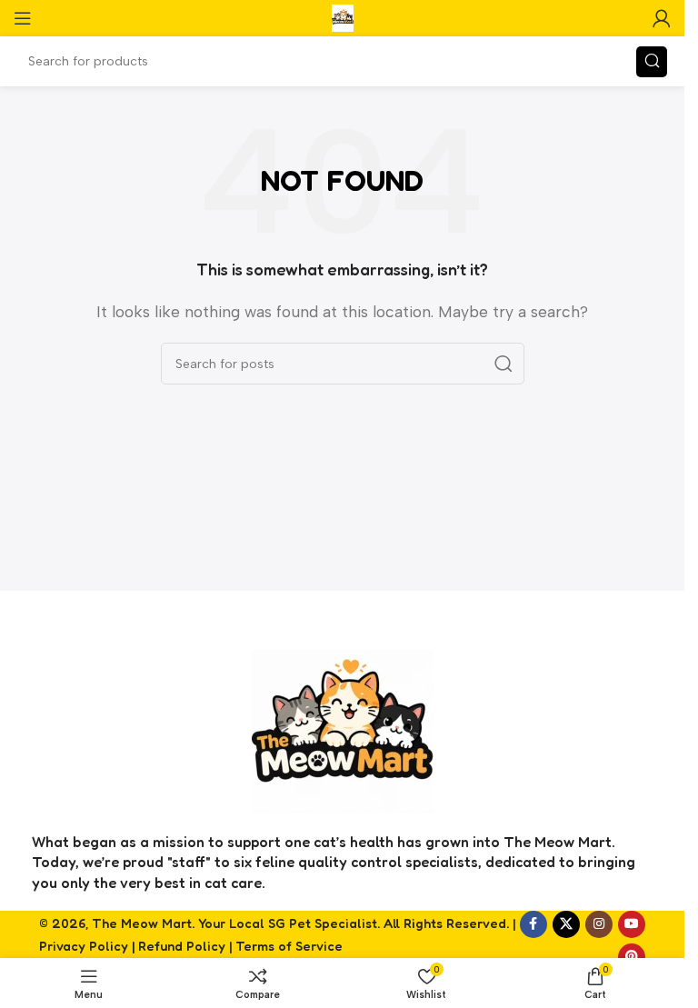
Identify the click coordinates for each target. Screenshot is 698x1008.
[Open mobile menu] (23, 18)
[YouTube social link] (631, 924)
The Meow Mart (142, 923)
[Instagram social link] (599, 924)
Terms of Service (289, 945)
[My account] (661, 18)
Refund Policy (181, 945)
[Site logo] (343, 16)
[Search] (651, 61)
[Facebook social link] (533, 924)
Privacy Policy (83, 945)
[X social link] (566, 924)
